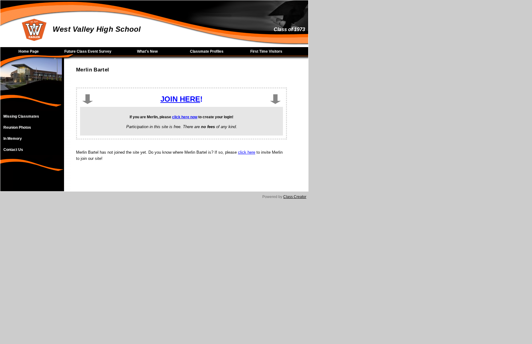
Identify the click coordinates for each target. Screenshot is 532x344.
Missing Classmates (21, 116)
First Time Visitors (266, 51)
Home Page (28, 51)
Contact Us (13, 150)
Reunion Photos (17, 127)
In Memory (12, 138)
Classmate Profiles (207, 51)
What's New (147, 51)
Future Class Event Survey (87, 51)
